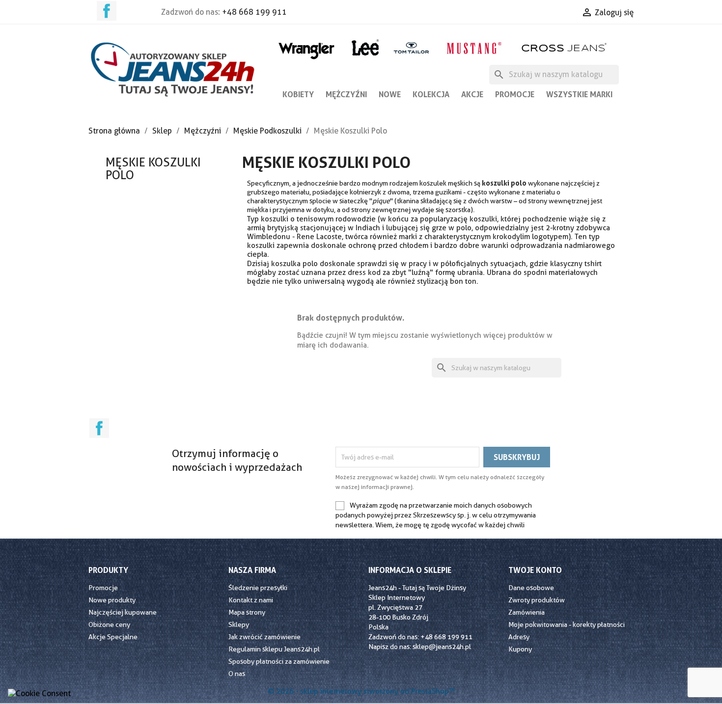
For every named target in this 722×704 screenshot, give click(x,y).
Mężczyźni (346, 94)
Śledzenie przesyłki (257, 588)
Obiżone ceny (109, 624)
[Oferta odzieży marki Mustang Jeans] (473, 47)
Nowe (390, 94)
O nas (236, 673)
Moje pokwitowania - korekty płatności (566, 624)
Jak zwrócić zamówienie (264, 637)
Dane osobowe (531, 588)
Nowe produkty (112, 600)
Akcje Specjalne (113, 637)
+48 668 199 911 (254, 12)
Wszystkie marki (579, 94)
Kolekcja (431, 94)
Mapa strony (246, 612)
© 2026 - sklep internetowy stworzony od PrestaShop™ (361, 691)
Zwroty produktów (536, 600)
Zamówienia (526, 612)
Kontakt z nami (250, 600)
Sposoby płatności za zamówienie (279, 661)
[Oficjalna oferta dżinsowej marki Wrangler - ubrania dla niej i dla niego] (307, 49)
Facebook (106, 11)
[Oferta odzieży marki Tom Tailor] (411, 47)
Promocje (514, 94)
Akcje (472, 94)
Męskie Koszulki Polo (153, 168)
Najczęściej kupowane (122, 612)
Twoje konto (535, 570)
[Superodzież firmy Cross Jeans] (565, 47)
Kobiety (298, 94)
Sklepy (238, 624)
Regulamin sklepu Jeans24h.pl (274, 649)
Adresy (518, 637)
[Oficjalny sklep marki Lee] (365, 46)
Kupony (520, 649)
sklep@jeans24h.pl (442, 646)
